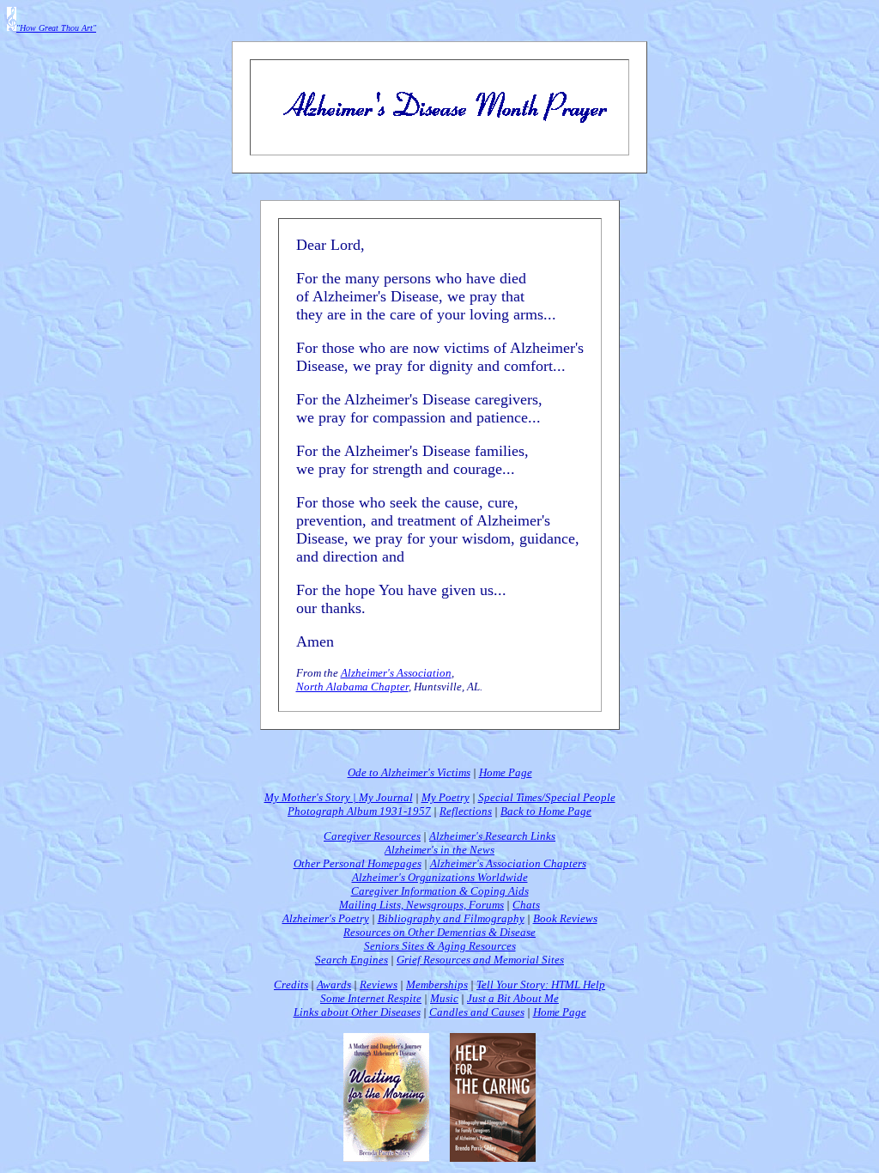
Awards (334, 984)
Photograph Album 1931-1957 (359, 811)
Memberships (437, 984)
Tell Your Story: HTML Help (540, 984)
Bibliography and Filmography (451, 918)
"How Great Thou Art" (56, 28)
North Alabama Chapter (352, 686)
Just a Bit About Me (513, 998)
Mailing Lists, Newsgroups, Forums (421, 904)
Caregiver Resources (372, 836)
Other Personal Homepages (357, 863)
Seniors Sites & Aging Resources (440, 945)
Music (444, 998)
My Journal (386, 797)
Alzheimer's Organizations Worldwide (440, 877)
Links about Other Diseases (357, 1012)
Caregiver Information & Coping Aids (440, 890)
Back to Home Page (545, 811)
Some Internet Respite (370, 998)
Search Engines (351, 959)
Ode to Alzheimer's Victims (409, 772)
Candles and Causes (476, 1012)
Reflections (466, 811)
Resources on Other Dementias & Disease (439, 932)
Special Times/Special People (546, 797)
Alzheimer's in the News (439, 849)
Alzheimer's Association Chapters (508, 863)
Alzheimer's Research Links (492, 836)
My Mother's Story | (311, 797)
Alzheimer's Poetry (325, 918)
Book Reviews (565, 918)
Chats (526, 904)
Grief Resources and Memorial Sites (480, 959)
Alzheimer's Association (396, 672)
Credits (291, 984)
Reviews (378, 984)
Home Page (505, 772)
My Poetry (445, 797)
